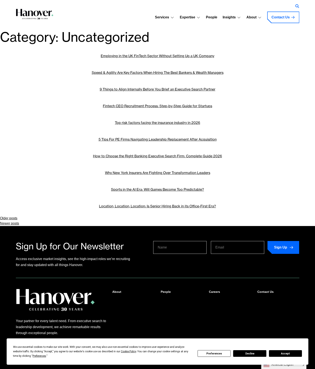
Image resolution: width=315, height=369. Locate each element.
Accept (285, 353)
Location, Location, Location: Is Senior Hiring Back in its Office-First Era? (157, 206)
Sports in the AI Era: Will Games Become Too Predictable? (157, 189)
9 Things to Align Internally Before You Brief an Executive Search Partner (157, 89)
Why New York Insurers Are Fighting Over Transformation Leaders (157, 173)
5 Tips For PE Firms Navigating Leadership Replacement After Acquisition (158, 139)
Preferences (214, 353)
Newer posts (9, 223)
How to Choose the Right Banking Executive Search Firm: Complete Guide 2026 (157, 156)
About (251, 17)
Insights (229, 17)
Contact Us (281, 17)
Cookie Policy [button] (128, 351)
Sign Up (280, 247)
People (211, 17)
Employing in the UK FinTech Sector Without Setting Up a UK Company (157, 56)
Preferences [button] (39, 355)
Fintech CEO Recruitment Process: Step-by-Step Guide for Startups (157, 106)
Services (162, 17)
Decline (249, 353)
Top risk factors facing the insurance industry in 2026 (157, 123)
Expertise (187, 17)
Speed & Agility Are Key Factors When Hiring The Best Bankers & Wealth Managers (158, 72)
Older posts (8, 218)
